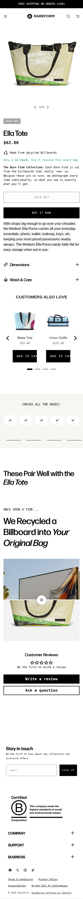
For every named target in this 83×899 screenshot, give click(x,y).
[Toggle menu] (5, 16)
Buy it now (41, 212)
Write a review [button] (41, 679)
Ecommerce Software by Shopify (52, 892)
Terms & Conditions (20, 879)
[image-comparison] (41, 600)
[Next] (75, 338)
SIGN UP (68, 770)
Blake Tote (25, 338)
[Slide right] (47, 107)
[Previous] (8, 338)
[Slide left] (35, 107)
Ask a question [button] (41, 690)
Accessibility (17, 885)
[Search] (68, 16)
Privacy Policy (48, 879)
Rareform (23, 892)
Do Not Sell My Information (50, 885)
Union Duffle (58, 338)
